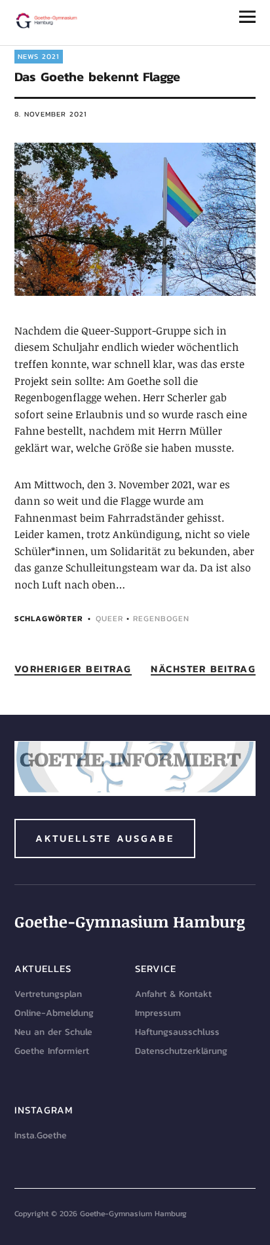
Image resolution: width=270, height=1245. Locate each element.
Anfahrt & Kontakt (173, 994)
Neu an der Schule (53, 1032)
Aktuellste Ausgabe (104, 838)
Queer (109, 618)
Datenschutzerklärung (181, 1051)
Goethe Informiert (51, 1051)
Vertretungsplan (48, 994)
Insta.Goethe (40, 1135)
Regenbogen (161, 618)
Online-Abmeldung (54, 1013)
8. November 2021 (50, 114)
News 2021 (39, 56)
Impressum (158, 1013)
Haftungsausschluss (177, 1032)
